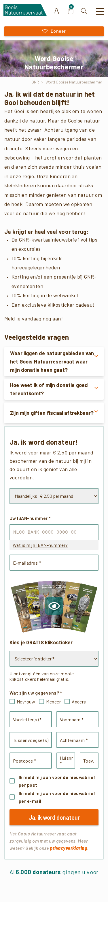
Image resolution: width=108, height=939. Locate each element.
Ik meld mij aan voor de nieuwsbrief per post (57, 781)
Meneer (53, 701)
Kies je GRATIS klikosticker (41, 642)
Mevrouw (26, 701)
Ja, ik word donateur (54, 817)
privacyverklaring (68, 848)
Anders (79, 701)
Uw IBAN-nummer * (30, 518)
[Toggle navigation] (100, 11)
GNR (35, 81)
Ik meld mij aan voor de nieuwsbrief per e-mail (57, 797)
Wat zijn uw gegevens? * (36, 692)
